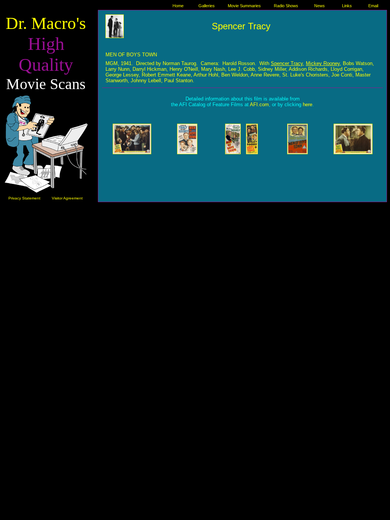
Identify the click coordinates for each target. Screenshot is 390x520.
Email (373, 5)
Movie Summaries (244, 5)
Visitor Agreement (67, 198)
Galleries (206, 5)
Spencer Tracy (241, 26)
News (319, 5)
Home (178, 5)
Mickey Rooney (323, 63)
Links (347, 5)
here (307, 104)
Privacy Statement (24, 198)
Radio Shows (286, 5)
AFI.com (259, 104)
